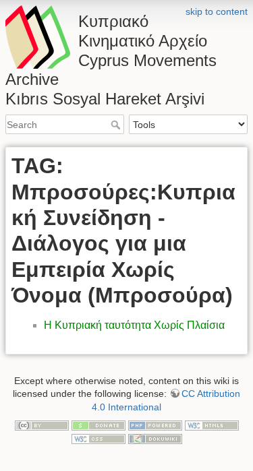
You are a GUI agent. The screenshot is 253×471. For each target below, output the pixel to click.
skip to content (217, 11)
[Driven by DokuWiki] (155, 438)
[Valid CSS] (98, 438)
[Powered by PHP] (155, 425)
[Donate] (98, 425)
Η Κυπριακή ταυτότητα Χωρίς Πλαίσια (134, 325)
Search (117, 124)
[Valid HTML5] (212, 425)
